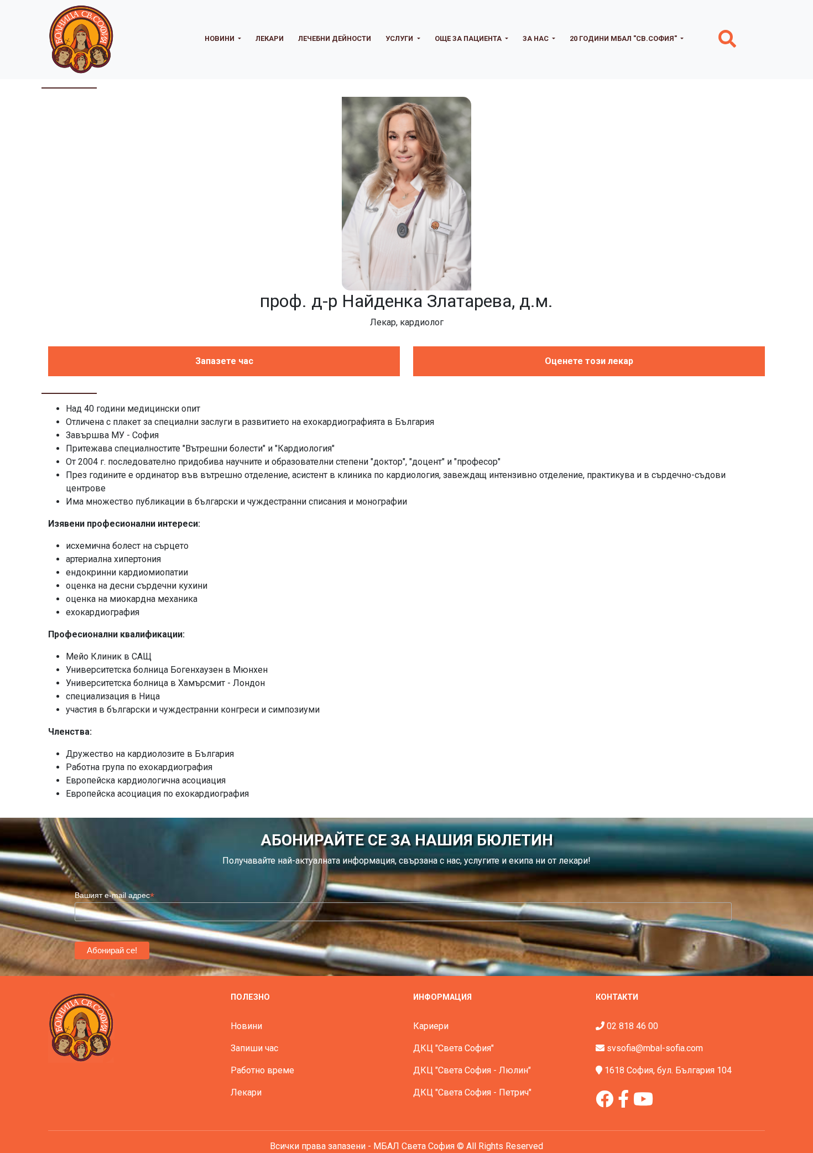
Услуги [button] (400, 38)
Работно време (262, 1070)
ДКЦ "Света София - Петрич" (472, 1092)
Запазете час (224, 361)
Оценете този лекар (589, 361)
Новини (246, 1026)
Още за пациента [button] (469, 38)
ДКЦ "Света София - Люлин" (472, 1070)
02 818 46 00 (632, 1026)
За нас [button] (536, 38)
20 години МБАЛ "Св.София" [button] (624, 38)
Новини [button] (220, 38)
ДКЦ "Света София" (453, 1048)
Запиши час (254, 1048)
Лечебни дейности (334, 38)
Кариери (431, 1026)
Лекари (270, 38)
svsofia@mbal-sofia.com (655, 1048)
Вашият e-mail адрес (114, 895)
